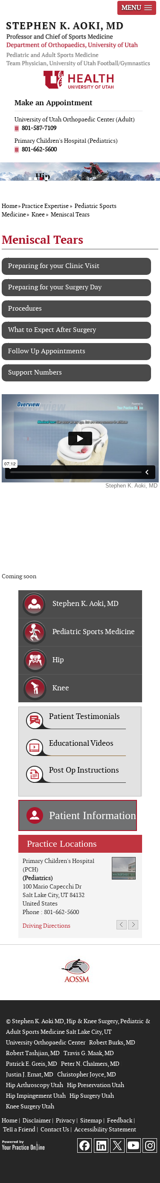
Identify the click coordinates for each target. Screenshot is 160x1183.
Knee (38, 214)
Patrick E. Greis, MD (31, 1064)
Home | (11, 1120)
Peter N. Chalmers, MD (90, 1064)
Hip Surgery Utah (92, 1095)
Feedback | (121, 1120)
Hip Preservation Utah (95, 1085)
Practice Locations (62, 843)
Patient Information (92, 815)
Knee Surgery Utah (30, 1106)
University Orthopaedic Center (45, 1042)
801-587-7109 (39, 128)
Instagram (149, 1145)
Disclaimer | (38, 1120)
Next (121, 926)
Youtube (133, 1145)
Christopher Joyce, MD (86, 1074)
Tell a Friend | (20, 1129)
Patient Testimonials (84, 716)
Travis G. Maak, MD (89, 1053)
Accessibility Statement (105, 1129)
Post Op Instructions (84, 770)
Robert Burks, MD (112, 1042)
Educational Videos (81, 743)
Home (9, 206)
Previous (133, 926)
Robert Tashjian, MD (33, 1053)
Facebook (84, 1145)
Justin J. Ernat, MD (29, 1074)
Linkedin (100, 1145)
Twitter (117, 1145)
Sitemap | (92, 1120)
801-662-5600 (39, 149)
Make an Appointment (54, 103)
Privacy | (67, 1120)
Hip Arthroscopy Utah (34, 1085)
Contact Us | (56, 1129)
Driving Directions (46, 925)
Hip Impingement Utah (36, 1095)
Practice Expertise (45, 206)
